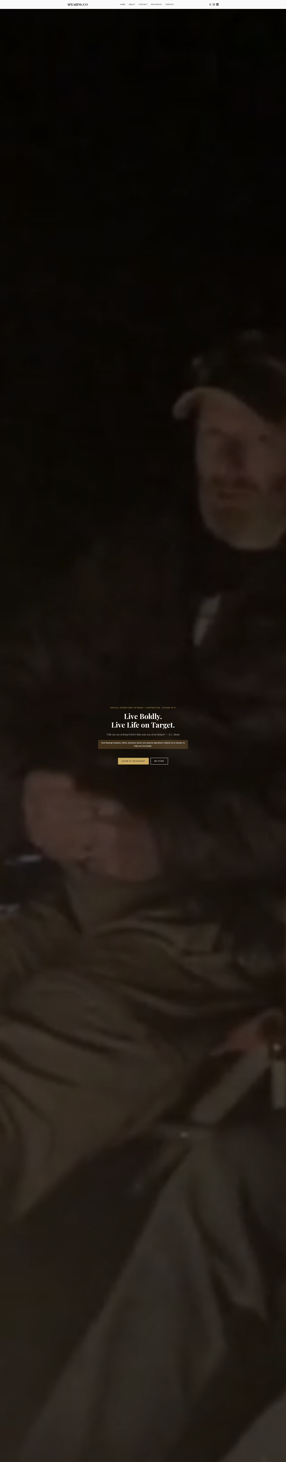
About (132, 4)
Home (122, 4)
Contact (169, 4)
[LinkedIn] (217, 4)
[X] (210, 4)
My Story (159, 761)
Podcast (143, 4)
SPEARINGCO (77, 4)
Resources (156, 4)
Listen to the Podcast (133, 761)
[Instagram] (214, 4)
